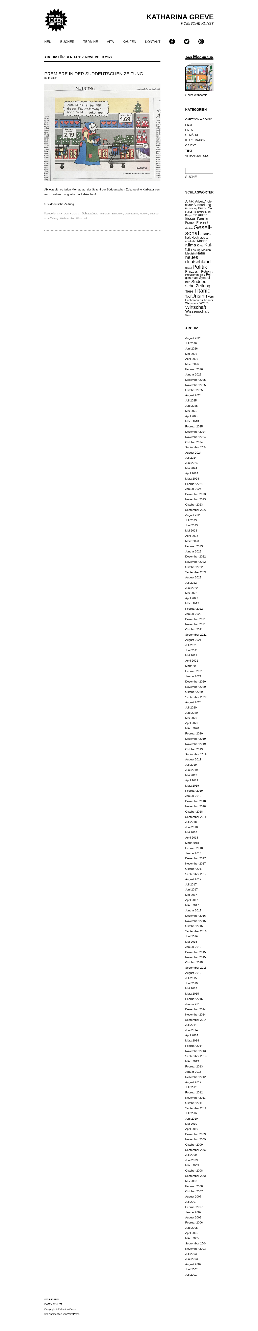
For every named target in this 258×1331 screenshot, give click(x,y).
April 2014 (191, 1035)
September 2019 (196, 754)
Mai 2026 (191, 353)
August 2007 (193, 1196)
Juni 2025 (191, 405)
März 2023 (192, 541)
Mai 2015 (191, 988)
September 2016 (196, 931)
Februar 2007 (194, 1207)
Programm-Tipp (195, 274)
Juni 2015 (191, 983)
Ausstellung (202, 205)
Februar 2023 (194, 546)
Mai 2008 (191, 1181)
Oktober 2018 (194, 811)
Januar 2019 (193, 795)
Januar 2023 (193, 551)
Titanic (202, 291)
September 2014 (196, 1019)
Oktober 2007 (194, 1191)
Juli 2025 (191, 400)
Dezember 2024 (195, 431)
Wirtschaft (81, 218)
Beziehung (191, 208)
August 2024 (193, 452)
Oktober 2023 (194, 504)
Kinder (202, 241)
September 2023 (196, 509)
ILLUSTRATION (195, 140)
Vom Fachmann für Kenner (199, 298)
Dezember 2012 (195, 1077)
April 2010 (191, 1128)
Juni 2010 (191, 1118)
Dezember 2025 (195, 379)
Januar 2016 (193, 946)
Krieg (200, 245)
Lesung (196, 249)
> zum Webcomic (196, 94)
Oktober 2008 (194, 1170)
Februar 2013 (194, 1066)
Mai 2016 (191, 941)
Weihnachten (67, 218)
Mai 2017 (191, 894)
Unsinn (199, 296)
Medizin (190, 253)
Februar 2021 (194, 671)
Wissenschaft (197, 311)
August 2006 (193, 1217)
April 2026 (191, 358)
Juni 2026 (191, 348)
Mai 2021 (191, 655)
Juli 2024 (191, 457)
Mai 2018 (191, 832)
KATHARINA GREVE (180, 16)
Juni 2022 (191, 587)
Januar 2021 (193, 676)
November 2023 (195, 499)
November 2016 (195, 920)
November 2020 (195, 686)
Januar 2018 (193, 853)
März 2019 (192, 785)
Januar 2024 (193, 488)
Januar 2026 (193, 374)
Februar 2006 (194, 1222)
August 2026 (193, 338)
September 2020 (196, 697)
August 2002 (193, 1264)
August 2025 (193, 395)
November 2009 (195, 1139)
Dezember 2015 (195, 952)
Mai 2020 (191, 718)
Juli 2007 (191, 1201)
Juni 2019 (191, 770)
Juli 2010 (191, 1113)
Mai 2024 (191, 468)
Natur (200, 253)
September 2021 (196, 634)
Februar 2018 (194, 848)
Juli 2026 (191, 343)
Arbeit (199, 201)
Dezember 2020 (195, 681)
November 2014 (195, 1014)
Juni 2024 (191, 462)
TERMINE (90, 41)
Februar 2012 (194, 1092)
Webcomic (192, 303)
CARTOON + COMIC (68, 213)
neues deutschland (198, 260)
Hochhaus (198, 237)
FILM (188, 124)
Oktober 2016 (194, 926)
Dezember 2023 (195, 494)
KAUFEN (129, 41)
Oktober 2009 (194, 1144)
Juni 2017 (191, 889)
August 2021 (193, 639)
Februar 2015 (194, 998)
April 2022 (191, 598)
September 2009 (196, 1149)
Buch (202, 208)
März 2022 (192, 603)
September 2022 (196, 572)
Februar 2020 (194, 733)
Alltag (189, 201)
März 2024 (192, 478)
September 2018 (196, 816)
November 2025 (195, 385)
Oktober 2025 (194, 390)
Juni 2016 (191, 936)
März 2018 (192, 842)
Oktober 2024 (194, 442)
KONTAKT (152, 41)
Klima (190, 245)
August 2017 (193, 879)
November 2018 (195, 806)
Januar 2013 (193, 1071)
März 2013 (192, 1061)
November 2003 (195, 1248)
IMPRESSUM (51, 1299)
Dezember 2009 (195, 1134)
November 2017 (195, 863)
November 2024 (195, 436)
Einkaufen (117, 213)
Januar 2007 (193, 1212)
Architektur (104, 213)
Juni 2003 (191, 1259)
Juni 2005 (191, 1227)
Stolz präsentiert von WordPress (61, 1314)
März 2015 (192, 993)
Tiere (189, 291)
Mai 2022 (191, 593)
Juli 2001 (191, 1274)
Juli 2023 (191, 520)
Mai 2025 (191, 411)
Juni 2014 (191, 1030)
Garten (189, 228)
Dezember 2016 (195, 915)
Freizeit (202, 222)
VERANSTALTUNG (197, 155)
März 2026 (192, 364)
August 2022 (193, 577)
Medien (144, 213)
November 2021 (195, 624)
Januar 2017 (193, 910)
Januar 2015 (193, 1004)
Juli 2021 (191, 645)
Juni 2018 (191, 827)
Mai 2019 (191, 775)
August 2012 (193, 1082)
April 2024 (191, 473)
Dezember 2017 (195, 858)
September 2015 (196, 967)
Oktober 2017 (194, 868)
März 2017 (192, 905)
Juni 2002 (191, 1269)
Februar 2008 (194, 1186)
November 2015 (195, 957)
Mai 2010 (191, 1123)
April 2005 (191, 1233)
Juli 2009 (191, 1154)
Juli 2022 (191, 582)
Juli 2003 (191, 1254)
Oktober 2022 (194, 567)
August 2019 (193, 759)
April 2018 (191, 837)
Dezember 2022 (195, 556)
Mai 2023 (191, 530)
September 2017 (196, 874)
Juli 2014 (191, 1024)
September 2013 (196, 1056)
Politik (199, 267)
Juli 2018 (191, 821)
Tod (187, 296)
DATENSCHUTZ (53, 1304)
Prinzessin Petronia (199, 271)
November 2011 (195, 1097)
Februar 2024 (194, 483)
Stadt (194, 277)
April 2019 (191, 780)
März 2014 (192, 1040)
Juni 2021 (191, 650)
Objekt (188, 268)
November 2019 (195, 744)
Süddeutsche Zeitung (60, 204)
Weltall (204, 303)
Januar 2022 (193, 613)
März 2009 (192, 1165)
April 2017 (191, 900)
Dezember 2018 (195, 801)
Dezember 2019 (195, 738)
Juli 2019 (191, 764)
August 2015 (193, 972)
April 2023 (191, 535)
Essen (190, 218)
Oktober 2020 (194, 691)
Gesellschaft (131, 213)
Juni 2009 (191, 1160)
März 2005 (192, 1238)
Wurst (188, 315)
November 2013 (195, 1051)
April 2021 (191, 660)
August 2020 (193, 702)
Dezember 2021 (195, 619)
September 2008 (196, 1175)
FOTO (189, 129)
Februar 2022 (194, 608)
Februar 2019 (194, 790)
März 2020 (192, 728)
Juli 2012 (191, 1087)
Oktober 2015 (194, 962)
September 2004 (196, 1243)
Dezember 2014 (195, 1009)
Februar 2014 (194, 1045)
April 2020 (191, 723)
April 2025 (191, 416)
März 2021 (192, 665)
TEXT (188, 150)
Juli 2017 (191, 884)
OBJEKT (190, 145)
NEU (47, 41)
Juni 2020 (191, 712)
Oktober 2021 (194, 629)
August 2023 (193, 515)
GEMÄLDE (192, 135)
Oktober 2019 (194, 749)
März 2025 (192, 421)
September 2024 (196, 447)
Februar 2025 (194, 426)
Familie (202, 219)
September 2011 (195, 1108)
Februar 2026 (194, 369)
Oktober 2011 (194, 1103)
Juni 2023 (191, 525)
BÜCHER (67, 41)
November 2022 (195, 561)
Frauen (190, 222)
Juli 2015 (191, 978)
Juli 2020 (191, 707)
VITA (110, 41)
